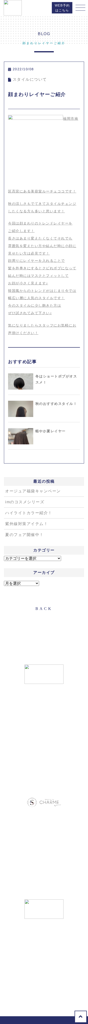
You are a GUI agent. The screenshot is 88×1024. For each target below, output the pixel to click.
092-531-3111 (38, 872)
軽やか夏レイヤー (50, 431)
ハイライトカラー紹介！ (28, 513)
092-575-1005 (33, 985)
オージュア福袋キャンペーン (33, 491)
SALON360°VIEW (44, 779)
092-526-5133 (33, 750)
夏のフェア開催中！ (24, 535)
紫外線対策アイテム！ (26, 524)
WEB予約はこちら (62, 8)
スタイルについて (30, 79)
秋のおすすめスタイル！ (56, 404)
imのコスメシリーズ (24, 502)
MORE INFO (44, 764)
